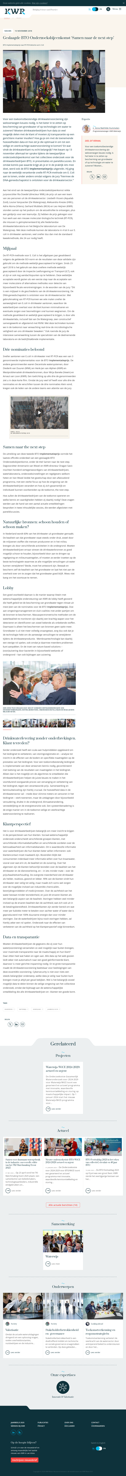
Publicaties (43, 1422)
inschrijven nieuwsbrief (24, 1460)
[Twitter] (10, 1024)
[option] (39, 690)
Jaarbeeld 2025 (17, 1422)
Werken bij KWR (18, 1426)
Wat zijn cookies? (39, 3)
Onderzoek (9, 1009)
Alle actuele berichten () (63, 1205)
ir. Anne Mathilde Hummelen (106, 128)
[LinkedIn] (16, 1024)
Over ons (68, 1422)
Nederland (37, 1009)
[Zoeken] (108, 9)
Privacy (41, 1426)
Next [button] (69, 687)
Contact (95, 1422)
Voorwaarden (98, 1426)
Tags (5, 1003)
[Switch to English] (95, 9)
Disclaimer (69, 1426)
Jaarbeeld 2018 (52, 1009)
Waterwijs (22, 1009)
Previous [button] (9, 687)
